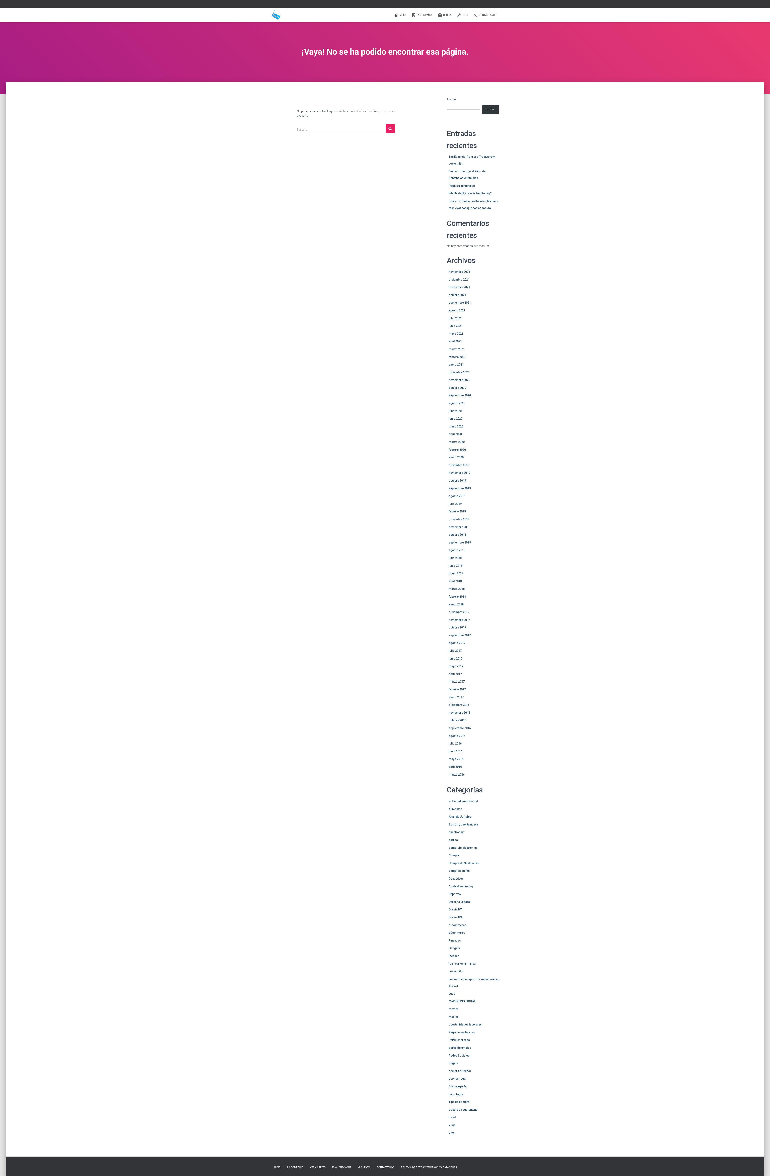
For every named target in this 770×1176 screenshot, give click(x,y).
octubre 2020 (457, 387)
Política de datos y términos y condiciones (429, 1167)
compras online (459, 870)
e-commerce (457, 925)
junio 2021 (455, 325)
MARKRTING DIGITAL (462, 1001)
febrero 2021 (457, 357)
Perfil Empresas (459, 1040)
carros (453, 840)
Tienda (447, 15)
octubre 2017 (457, 627)
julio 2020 (455, 411)
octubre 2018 (457, 534)
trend (452, 1117)
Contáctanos (487, 15)
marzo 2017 (457, 681)
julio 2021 (455, 318)
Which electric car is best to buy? (470, 193)
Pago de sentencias (462, 185)
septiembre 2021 (460, 302)
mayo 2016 (456, 759)
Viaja (452, 1125)
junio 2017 (455, 658)
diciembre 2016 (459, 704)
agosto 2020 (457, 403)
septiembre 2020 (460, 395)
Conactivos (456, 878)
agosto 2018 (457, 550)
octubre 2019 (457, 480)
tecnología (456, 1094)
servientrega (457, 1078)
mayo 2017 (456, 666)
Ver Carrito (318, 1167)
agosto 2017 (457, 643)
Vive (451, 1133)
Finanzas (455, 940)
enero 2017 (456, 697)
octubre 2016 (457, 720)
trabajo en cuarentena (463, 1109)
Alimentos (455, 809)
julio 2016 (455, 743)
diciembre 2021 (459, 279)
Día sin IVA (455, 909)
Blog (465, 15)
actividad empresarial (463, 801)
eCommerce (457, 932)
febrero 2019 (457, 511)
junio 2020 (455, 418)
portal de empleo (460, 1047)
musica (454, 1016)
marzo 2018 (457, 588)
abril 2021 (455, 341)
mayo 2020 (456, 426)
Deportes (455, 894)
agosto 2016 (457, 736)
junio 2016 (455, 751)
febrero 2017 (457, 689)
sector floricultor (460, 1071)
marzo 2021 (457, 349)
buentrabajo (457, 832)
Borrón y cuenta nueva (463, 824)
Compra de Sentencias (464, 863)
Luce (452, 993)
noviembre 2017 (459, 619)
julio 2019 (455, 503)
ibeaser (454, 956)
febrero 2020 (457, 449)
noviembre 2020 (459, 380)
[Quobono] (276, 15)
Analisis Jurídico (460, 816)
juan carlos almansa (462, 963)
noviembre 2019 (459, 472)
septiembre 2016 (460, 728)
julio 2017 (455, 650)
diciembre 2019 (459, 465)
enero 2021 (456, 364)
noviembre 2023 (459, 271)
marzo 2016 (457, 774)
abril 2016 (455, 766)
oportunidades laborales (465, 1024)
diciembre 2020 (459, 372)
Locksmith (455, 971)
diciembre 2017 (459, 612)
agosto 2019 (457, 496)
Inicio (402, 15)
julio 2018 (455, 558)
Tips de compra (459, 1101)
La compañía (424, 15)
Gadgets (454, 948)
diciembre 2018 (459, 519)
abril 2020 (455, 434)
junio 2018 (455, 565)
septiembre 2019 (460, 488)
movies (454, 1009)
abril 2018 (455, 581)
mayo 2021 (456, 333)
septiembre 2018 (460, 542)
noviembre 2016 (459, 712)
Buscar (451, 99)
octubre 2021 (457, 295)
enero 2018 (456, 604)
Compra (454, 855)
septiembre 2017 (460, 635)
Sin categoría (457, 1086)
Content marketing (461, 886)
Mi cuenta (364, 1167)
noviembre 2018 (459, 527)
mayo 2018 (456, 573)
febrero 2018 (457, 596)
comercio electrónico (463, 847)
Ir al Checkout (341, 1167)
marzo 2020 (457, 442)
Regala (453, 1063)
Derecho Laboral (460, 901)
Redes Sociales (459, 1055)
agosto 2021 (457, 310)
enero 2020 (456, 457)
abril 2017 (455, 674)
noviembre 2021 (459, 287)
